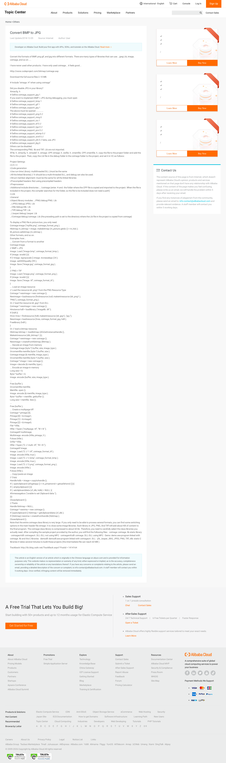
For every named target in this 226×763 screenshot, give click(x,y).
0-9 (145, 726)
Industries (82, 721)
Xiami (151, 744)
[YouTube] (206, 672)
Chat (127, 605)
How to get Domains (88, 716)
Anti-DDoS (81, 712)
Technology (84, 659)
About (54, 12)
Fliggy (102, 744)
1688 (86, 744)
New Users (159, 716)
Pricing (97, 12)
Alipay (167, 744)
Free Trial (48, 659)
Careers (9, 739)
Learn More (172, 63)
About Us (25, 739)
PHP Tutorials (154, 721)
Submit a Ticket (122, 663)
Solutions (83, 12)
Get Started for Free (21, 625)
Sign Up (214, 3)
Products (67, 12)
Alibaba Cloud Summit (18, 689)
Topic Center (42, 721)
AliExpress (64, 744)
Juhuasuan (52, 744)
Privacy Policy (44, 739)
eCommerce (126, 712)
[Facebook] (187, 672)
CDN (67, 712)
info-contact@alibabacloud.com (195, 201)
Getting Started (86, 676)
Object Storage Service (103, 712)
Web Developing (118, 721)
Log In (198, 3)
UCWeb (136, 744)
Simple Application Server (55, 663)
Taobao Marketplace (30, 744)
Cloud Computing (63, 721)
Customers (13, 672)
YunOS (110, 744)
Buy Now (202, 63)
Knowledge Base (87, 663)
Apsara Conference (17, 685)
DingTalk (159, 744)
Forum (118, 681)
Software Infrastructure (116, 716)
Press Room (157, 672)
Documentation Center (162, 659)
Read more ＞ (106, 47)
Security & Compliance (161, 668)
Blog (81, 681)
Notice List (78, 739)
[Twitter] (200, 672)
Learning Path (140, 716)
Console (186, 3)
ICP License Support (89, 672)
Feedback (120, 676)
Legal (61, 739)
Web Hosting (145, 712)
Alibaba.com (77, 744)
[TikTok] (213, 672)
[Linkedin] (193, 672)
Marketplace (113, 12)
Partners (130, 12)
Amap (128, 744)
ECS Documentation (62, 716)
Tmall (43, 744)
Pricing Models (15, 663)
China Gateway (86, 668)
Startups (12, 681)
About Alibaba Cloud (17, 659)
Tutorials (137, 721)
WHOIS (154, 676)
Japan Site (41, 716)
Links (93, 739)
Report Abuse (121, 672)
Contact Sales (212, 13)
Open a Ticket (131, 622)
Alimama (94, 744)
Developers (99, 721)
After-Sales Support (124, 668)
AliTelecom (119, 744)
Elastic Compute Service (47, 712)
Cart (175, 3)
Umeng (144, 744)
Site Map (155, 681)
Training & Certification (90, 689)
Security (161, 712)
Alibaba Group (12, 744)
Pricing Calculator (123, 685)
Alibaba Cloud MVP (160, 663)
